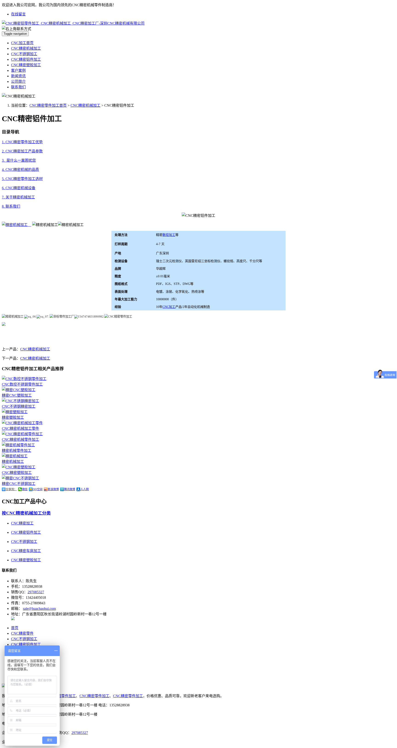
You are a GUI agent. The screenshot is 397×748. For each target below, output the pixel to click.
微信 (25, 489)
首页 (14, 628)
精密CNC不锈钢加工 (18, 484)
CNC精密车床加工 (26, 551)
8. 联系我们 (11, 206)
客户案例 (18, 70)
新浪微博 (53, 489)
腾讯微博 (69, 489)
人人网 (84, 489)
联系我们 (18, 87)
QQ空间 (38, 489)
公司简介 (18, 81)
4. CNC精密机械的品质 (20, 170)
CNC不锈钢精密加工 (18, 406)
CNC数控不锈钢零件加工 (22, 384)
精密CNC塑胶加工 (17, 395)
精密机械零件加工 (16, 451)
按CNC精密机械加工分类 (26, 513)
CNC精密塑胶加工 (26, 65)
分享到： (11, 489)
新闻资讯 (18, 76)
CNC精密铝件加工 (26, 59)
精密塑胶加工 (13, 417)
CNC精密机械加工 (26, 48)
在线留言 (18, 14)
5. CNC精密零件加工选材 (22, 179)
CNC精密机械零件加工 (20, 439)
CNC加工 (168, 307)
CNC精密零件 (22, 633)
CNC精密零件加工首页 (48, 105)
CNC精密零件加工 (94, 696)
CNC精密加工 (22, 523)
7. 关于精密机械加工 (18, 197)
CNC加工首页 (22, 43)
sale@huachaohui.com (39, 608)
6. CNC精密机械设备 (18, 188)
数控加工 (168, 235)
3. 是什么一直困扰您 (19, 160)
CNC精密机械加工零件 (20, 428)
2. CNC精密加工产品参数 (22, 151)
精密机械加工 (13, 462)
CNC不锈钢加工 (24, 54)
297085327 (36, 592)
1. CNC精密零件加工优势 (22, 142)
